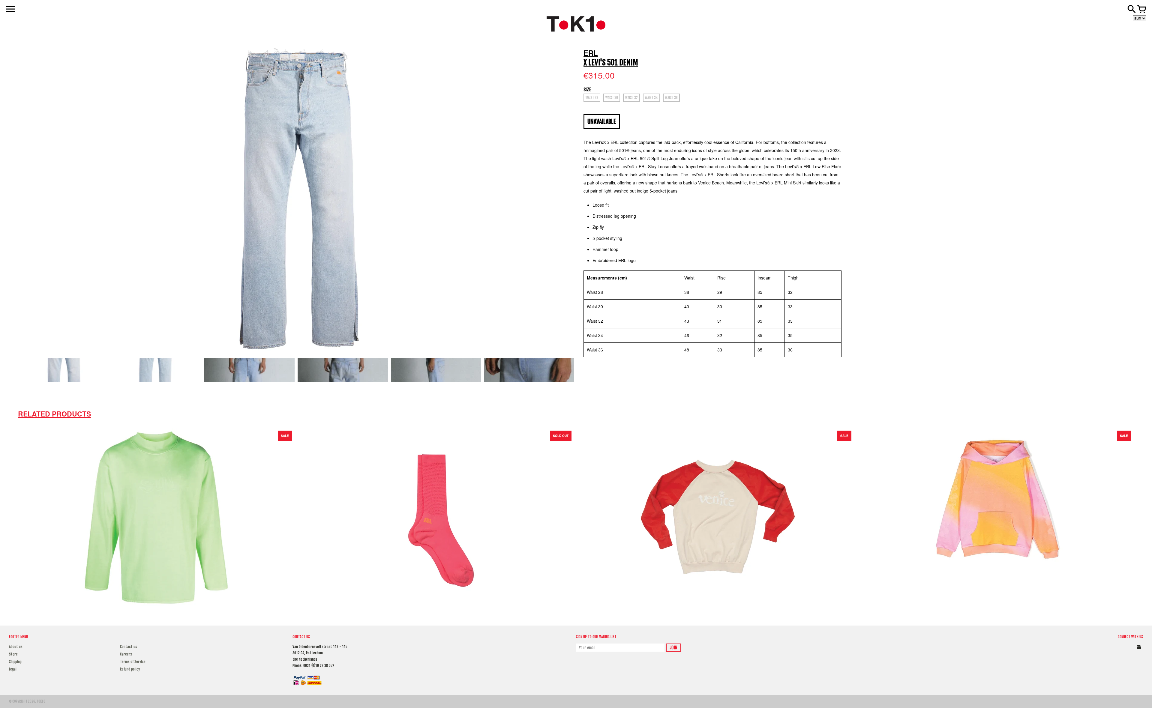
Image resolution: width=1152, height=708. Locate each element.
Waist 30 (611, 98)
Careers (126, 654)
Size (587, 89)
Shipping (15, 661)
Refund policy (130, 669)
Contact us (128, 646)
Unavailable (601, 121)
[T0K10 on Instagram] (1139, 650)
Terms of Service (133, 661)
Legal (12, 669)
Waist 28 (592, 98)
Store (13, 654)
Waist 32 (631, 98)
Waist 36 (671, 98)
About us (15, 646)
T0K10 (41, 701)
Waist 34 (651, 98)
